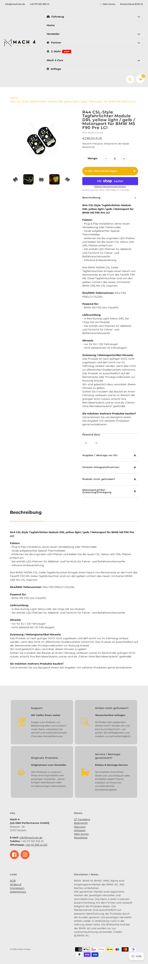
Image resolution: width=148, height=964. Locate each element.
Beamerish (81, 823)
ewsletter (82, 837)
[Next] (96, 443)
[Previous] (86, 443)
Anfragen (80, 830)
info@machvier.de (15, 4)
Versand (109, 143)
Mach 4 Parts (24, 949)
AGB (13, 880)
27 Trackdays (82, 819)
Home (14, 97)
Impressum (17, 888)
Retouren (80, 826)
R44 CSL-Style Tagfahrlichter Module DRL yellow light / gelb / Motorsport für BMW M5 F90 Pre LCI (73, 101)
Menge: (93, 158)
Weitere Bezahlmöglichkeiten (110, 186)
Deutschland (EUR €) (131, 4)
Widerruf (15, 884)
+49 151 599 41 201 (36, 844)
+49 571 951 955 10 (39, 4)
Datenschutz (18, 891)
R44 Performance (92, 132)
